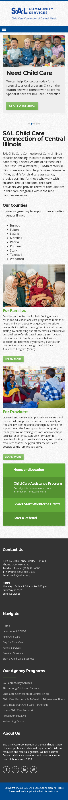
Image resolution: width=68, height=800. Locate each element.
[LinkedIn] (24, 769)
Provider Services (13, 653)
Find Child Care (11, 636)
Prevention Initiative (14, 715)
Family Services (12, 647)
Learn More (13, 359)
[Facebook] (6, 769)
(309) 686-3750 (20, 564)
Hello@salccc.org (20, 575)
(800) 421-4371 (32, 568)
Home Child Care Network (18, 710)
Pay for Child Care (13, 642)
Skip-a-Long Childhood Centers (21, 688)
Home (6, 625)
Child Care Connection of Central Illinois (26, 693)
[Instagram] (15, 769)
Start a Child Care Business (18, 658)
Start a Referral (22, 106)
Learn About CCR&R (14, 631)
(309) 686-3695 (26, 571)
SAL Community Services (17, 683)
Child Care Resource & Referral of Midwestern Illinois (34, 699)
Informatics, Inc (50, 791)
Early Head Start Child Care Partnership (25, 704)
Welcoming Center (13, 721)
